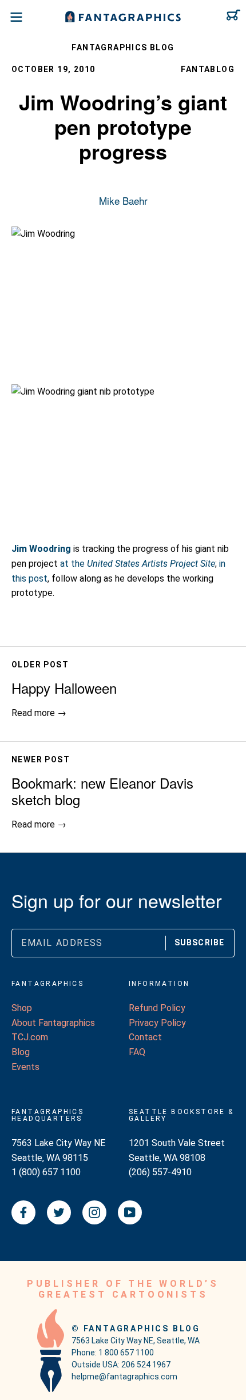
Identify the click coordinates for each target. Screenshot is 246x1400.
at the (137, 563)
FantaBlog (208, 69)
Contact (145, 1037)
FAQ (137, 1052)
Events (25, 1066)
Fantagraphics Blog (123, 47)
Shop (21, 1008)
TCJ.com (29, 1037)
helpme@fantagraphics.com (124, 1376)
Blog (20, 1052)
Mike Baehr (123, 200)
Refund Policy (157, 1008)
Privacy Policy (157, 1022)
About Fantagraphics (53, 1022)
